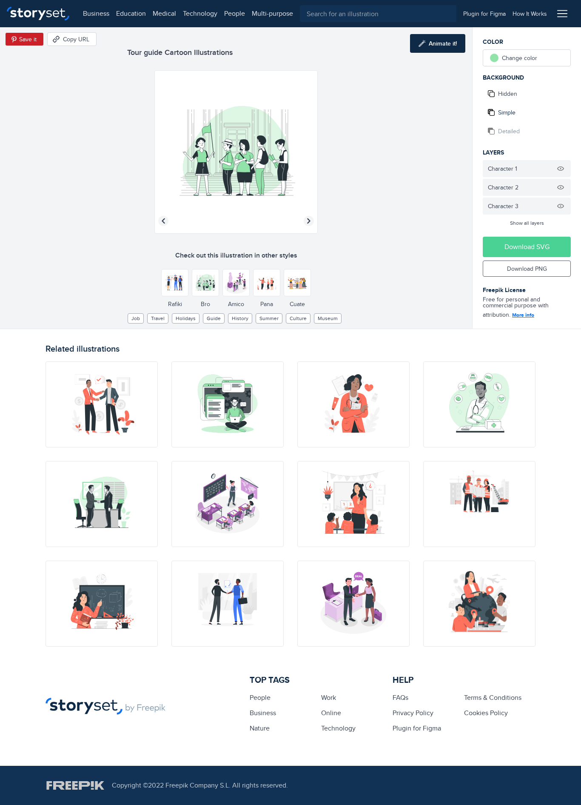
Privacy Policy (413, 713)
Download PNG (527, 268)
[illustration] (102, 404)
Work (328, 697)
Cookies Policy (486, 713)
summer (269, 318)
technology (200, 13)
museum (328, 318)
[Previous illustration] (163, 221)
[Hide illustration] (560, 168)
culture (298, 318)
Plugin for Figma (417, 728)
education (131, 13)
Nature (260, 728)
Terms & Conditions (492, 697)
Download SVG (527, 247)
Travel (158, 318)
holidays (186, 318)
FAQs (400, 697)
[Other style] (174, 282)
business (96, 13)
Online (331, 713)
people (234, 13)
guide (214, 318)
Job (135, 318)
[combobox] (378, 13)
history (240, 318)
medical (164, 13)
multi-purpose (272, 13)
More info (523, 315)
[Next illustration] (309, 221)
